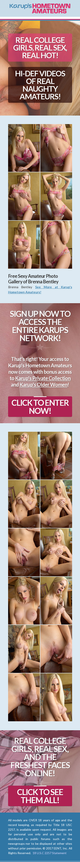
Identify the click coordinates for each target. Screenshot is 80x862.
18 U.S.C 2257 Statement (50, 853)
